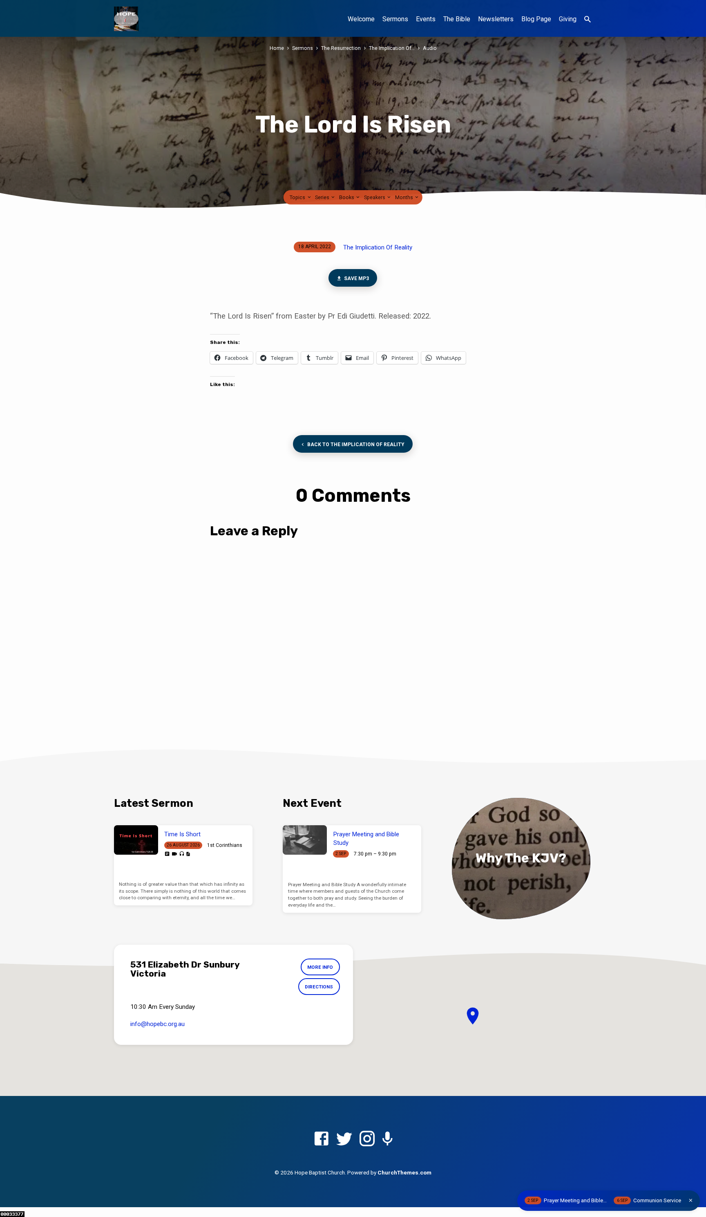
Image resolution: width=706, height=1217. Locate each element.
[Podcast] (387, 1139)
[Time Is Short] (136, 840)
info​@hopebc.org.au (157, 1024)
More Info (320, 967)
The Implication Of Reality (377, 247)
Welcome (361, 19)
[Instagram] (367, 1139)
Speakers (375, 197)
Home (277, 48)
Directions (319, 987)
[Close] (690, 1200)
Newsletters (496, 19)
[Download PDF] (187, 854)
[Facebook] (321, 1139)
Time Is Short (182, 834)
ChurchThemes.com (404, 1172)
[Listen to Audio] (181, 854)
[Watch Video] (174, 854)
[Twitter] (344, 1139)
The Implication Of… (392, 48)
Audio (430, 48)
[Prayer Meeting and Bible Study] (305, 840)
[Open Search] (587, 19)
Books (347, 197)
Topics (298, 197)
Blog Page (536, 19)
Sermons (395, 19)
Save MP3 (356, 278)
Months (404, 197)
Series (323, 197)
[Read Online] (167, 854)
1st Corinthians (224, 845)
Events (426, 19)
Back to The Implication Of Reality (355, 444)
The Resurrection (341, 48)
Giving (567, 19)
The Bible (456, 19)
